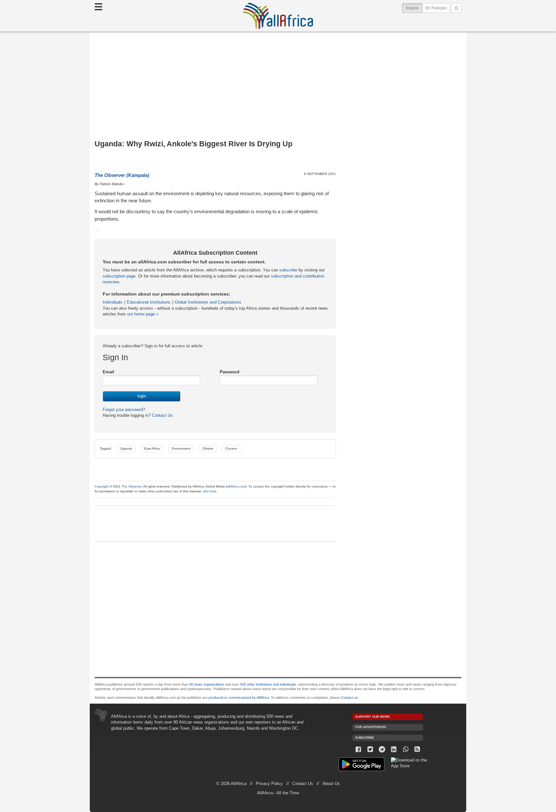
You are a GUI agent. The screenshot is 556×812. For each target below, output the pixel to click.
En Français (436, 8)
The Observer (132, 486)
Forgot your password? (124, 409)
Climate (207, 448)
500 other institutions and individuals (268, 684)
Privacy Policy (269, 783)
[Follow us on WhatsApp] (406, 749)
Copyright (102, 486)
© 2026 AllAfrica (231, 783)
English (414, 7)
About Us (331, 783)
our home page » (142, 314)
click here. (210, 491)
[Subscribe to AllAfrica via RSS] (417, 749)
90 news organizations (206, 684)
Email (108, 372)
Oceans (231, 448)
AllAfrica (278, 16)
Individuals (113, 302)
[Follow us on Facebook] (358, 749)
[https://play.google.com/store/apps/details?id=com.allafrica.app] (361, 765)
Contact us (349, 697)
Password (229, 372)
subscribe (288, 270)
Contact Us (162, 415)
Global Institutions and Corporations (208, 302)
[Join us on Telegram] (382, 749)
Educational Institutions (149, 302)
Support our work (372, 716)
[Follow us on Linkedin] (394, 749)
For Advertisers (370, 727)
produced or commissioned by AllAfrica (238, 697)
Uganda (126, 448)
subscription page (119, 276)
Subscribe (364, 737)
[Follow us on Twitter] (370, 749)
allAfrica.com (236, 486)
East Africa (152, 448)
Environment (181, 448)
